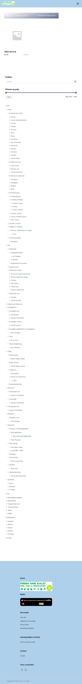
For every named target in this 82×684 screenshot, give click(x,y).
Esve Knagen (15, 333)
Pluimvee (11, 388)
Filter (9, 97)
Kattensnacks (14, 267)
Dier (8, 105)
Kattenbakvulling (16, 253)
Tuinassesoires (13, 507)
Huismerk (14, 145)
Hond (9, 109)
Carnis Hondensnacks (18, 217)
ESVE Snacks (16, 325)
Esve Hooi (14, 340)
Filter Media (13, 443)
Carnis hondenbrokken (19, 120)
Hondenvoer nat (14, 162)
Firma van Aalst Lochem (27, 642)
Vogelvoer (12, 370)
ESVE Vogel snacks (18, 366)
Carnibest (14, 179)
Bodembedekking (15, 344)
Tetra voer (14, 468)
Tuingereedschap (14, 504)
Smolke (13, 155)
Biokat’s (15, 259)
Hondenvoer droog (15, 113)
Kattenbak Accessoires (19, 263)
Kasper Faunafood (17, 318)
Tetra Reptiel (15, 421)
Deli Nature (15, 315)
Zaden (10, 513)
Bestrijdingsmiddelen (15, 497)
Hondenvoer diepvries (17, 176)
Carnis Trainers (17, 210)
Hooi (10, 336)
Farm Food (15, 166)
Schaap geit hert (13, 406)
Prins (13, 133)
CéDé (14, 380)
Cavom (13, 123)
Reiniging (12, 454)
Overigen (11, 534)
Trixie (14, 234)
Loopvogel (12, 399)
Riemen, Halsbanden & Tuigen (21, 230)
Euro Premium (16, 142)
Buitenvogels (13, 355)
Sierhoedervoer (14, 391)
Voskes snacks (16, 213)
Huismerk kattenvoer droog (20, 274)
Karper (10, 528)
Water (10, 510)
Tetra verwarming (17, 461)
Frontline (12, 490)
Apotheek (11, 479)
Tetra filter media (16, 447)
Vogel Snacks (14, 362)
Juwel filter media (17, 450)
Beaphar (12, 486)
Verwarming (13, 457)
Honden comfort (14, 223)
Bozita (13, 117)
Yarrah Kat (14, 286)
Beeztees (14, 241)
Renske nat (15, 169)
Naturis (13, 186)
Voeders (12, 465)
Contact (22, 656)
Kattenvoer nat (14, 293)
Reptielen (11, 414)
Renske (13, 130)
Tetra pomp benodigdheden (21, 436)
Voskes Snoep (17, 203)
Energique (14, 183)
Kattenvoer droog (15, 270)
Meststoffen (12, 501)
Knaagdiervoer (14, 311)
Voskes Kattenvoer (17, 290)
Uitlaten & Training (15, 227)
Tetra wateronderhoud (18, 476)
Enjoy (13, 136)
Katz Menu (14, 283)
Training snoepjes (17, 200)
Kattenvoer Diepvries (15, 304)
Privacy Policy (24, 625)
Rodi (12, 189)
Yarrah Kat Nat (16, 300)
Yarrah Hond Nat (17, 172)
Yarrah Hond (15, 158)
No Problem (16, 256)
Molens (10, 524)
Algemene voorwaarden (27, 621)
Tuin (8, 493)
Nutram (13, 149)
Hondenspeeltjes (15, 238)
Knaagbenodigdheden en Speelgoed (21, 329)
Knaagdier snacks (15, 321)
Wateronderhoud (15, 472)
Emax (11, 483)
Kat (9, 245)
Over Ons (23, 617)
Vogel (10, 351)
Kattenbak (12, 249)
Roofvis (10, 531)
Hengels (10, 521)
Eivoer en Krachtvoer (18, 377)
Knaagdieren (12, 307)
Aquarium (11, 425)
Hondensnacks (14, 193)
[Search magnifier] (75, 81)
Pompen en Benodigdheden (19, 429)
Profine (13, 126)
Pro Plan (14, 152)
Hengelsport (11, 517)
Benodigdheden (16, 432)
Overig (9, 538)
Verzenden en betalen (27, 628)
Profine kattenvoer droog (19, 277)
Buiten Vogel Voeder (18, 359)
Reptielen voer (14, 417)
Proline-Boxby (16, 196)
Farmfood (14, 139)
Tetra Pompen (16, 440)
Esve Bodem (15, 347)
